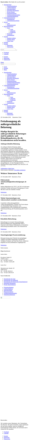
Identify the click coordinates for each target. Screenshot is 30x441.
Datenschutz (10, 46)
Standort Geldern (11, 38)
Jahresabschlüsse (11, 9)
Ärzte (8, 28)
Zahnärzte (12, 31)
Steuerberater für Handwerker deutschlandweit (15, 281)
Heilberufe (13, 32)
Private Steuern (11, 12)
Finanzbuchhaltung (12, 6)
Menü (5, 69)
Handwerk (9, 33)
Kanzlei (6, 36)
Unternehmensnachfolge (13, 20)
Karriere (6, 42)
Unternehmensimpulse (9, 17)
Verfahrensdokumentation (13, 15)
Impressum (10, 45)
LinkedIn (6, 54)
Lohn (8, 23)
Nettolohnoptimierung (12, 16)
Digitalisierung (10, 19)
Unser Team (10, 41)
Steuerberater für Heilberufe (11, 280)
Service (6, 22)
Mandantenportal (11, 25)
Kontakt (6, 44)
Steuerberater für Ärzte (9, 279)
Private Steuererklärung (10, 284)
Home (2, 62)
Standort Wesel (11, 39)
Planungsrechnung (11, 13)
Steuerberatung (7, 4)
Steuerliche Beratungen (13, 10)
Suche (5, 66)
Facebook (6, 52)
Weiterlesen (3, 192)
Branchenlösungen (8, 26)
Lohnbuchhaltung (11, 7)
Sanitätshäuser (10, 35)
